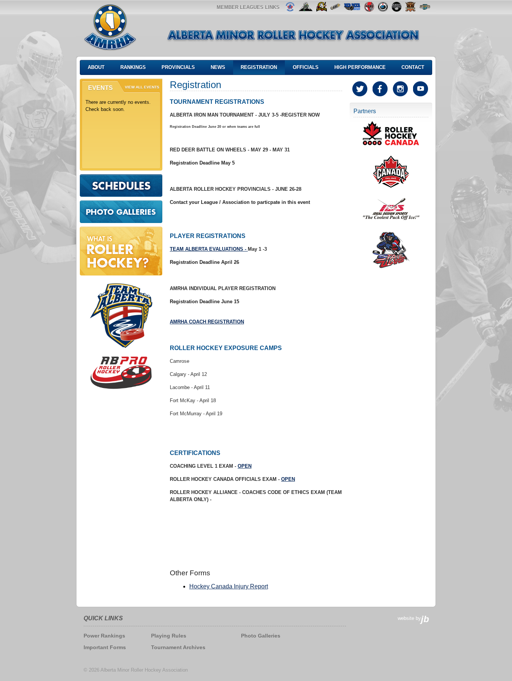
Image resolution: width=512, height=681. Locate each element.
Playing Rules (168, 636)
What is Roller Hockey (121, 251)
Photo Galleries (121, 212)
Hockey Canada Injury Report (228, 586)
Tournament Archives (178, 647)
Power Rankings (104, 636)
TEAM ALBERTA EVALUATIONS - (209, 249)
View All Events (142, 87)
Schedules (121, 185)
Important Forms (105, 647)
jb (425, 619)
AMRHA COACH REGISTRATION (207, 322)
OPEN (245, 466)
